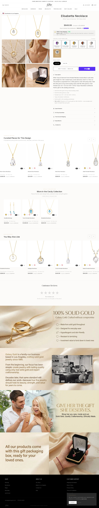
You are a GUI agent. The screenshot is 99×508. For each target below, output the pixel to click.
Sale (76, 8)
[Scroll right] (93, 139)
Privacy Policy (70, 487)
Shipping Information (72, 482)
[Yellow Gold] (30, 168)
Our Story (38, 482)
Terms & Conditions (71, 490)
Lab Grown (7, 493)
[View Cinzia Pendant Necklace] (68, 254)
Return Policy (70, 485)
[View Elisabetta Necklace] (49, 208)
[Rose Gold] (35, 168)
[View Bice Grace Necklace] (13, 157)
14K (24, 168)
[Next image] (24, 157)
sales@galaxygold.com (10, 500)
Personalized (58, 8)
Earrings (33, 8)
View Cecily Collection (49, 196)
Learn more (84, 499)
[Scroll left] (89, 139)
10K (21, 168)
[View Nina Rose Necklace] (68, 157)
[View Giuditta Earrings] (12, 208)
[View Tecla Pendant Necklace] (30, 208)
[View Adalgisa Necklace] (41, 254)
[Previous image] (2, 157)
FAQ (37, 490)
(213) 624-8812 (21, 500)
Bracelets (48, 8)
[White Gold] (32, 168)
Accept (73, 502)
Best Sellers (68, 8)
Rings (40, 8)
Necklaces (25, 8)
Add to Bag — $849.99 (65, 68)
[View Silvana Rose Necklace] (41, 157)
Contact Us (38, 487)
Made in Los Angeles (41, 485)
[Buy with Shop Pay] (87, 69)
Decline (79, 502)
